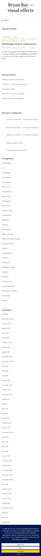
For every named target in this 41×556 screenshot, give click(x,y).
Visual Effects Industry (9, 291)
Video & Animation (8, 286)
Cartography (6, 173)
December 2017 (7, 385)
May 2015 (5, 484)
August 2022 (6, 328)
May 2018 (5, 371)
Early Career (6, 187)
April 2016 (5, 451)
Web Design (6, 296)
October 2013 (6, 498)
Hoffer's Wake (18, 143)
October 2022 (6, 324)
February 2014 (6, 494)
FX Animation (6, 201)
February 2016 (6, 461)
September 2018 (7, 361)
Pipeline (5, 248)
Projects (23, 39)
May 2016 (5, 446)
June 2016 (5, 442)
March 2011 (5, 522)
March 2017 (6, 418)
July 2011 (4, 513)
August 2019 (6, 352)
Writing (23, 41)
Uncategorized (7, 281)
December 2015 (7, 470)
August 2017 (6, 399)
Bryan (8, 127)
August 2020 (6, 347)
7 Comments (32, 48)
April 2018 (5, 376)
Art (3, 168)
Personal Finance (8, 243)
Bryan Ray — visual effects (20, 7)
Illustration (5, 220)
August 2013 (6, 503)
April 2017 (5, 413)
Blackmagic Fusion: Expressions (19, 44)
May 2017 (5, 409)
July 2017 (5, 404)
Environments (7, 191)
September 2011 (7, 508)
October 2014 (6, 489)
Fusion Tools (6, 196)
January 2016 (6, 465)
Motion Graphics (7, 234)
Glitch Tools (6, 206)
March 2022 (6, 338)
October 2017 (6, 390)
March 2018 (6, 380)
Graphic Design (7, 210)
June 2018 (5, 366)
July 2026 (5, 314)
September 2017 (7, 394)
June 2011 (5, 517)
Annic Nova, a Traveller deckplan (13, 94)
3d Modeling (6, 163)
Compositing (6, 37)
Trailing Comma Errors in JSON (13, 79)
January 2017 (6, 428)
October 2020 (6, 342)
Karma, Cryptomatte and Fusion (13, 98)
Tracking (5, 277)
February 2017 (6, 423)
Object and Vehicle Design (11, 239)
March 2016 (6, 456)
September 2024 (7, 319)
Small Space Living (8, 267)
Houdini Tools (6, 215)
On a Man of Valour (8, 89)
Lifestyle (5, 225)
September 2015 (7, 480)
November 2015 (7, 475)
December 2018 (7, 357)
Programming (7, 253)
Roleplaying (6, 262)
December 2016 (7, 432)
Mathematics (13, 39)
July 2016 (5, 437)
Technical (32, 39)
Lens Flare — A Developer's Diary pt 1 (14, 84)
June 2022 (5, 333)
